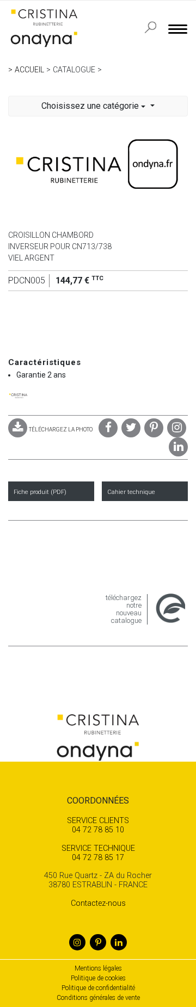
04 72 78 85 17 (98, 853)
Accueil (29, 69)
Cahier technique (131, 492)
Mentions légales (98, 968)
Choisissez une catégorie (91, 106)
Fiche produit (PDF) (40, 492)
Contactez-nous (98, 903)
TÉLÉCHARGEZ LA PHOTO (61, 430)
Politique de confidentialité (98, 988)
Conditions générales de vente (98, 998)
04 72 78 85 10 (98, 825)
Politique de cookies (98, 978)
